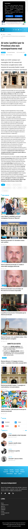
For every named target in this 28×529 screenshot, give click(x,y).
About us (3, 506)
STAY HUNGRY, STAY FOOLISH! (17, 435)
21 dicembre (5, 190)
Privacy (2, 511)
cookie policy (10, 13)
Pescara (3, 54)
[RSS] (21, 29)
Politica (9, 34)
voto (25, 187)
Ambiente (22, 471)
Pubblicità (3, 509)
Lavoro (19, 473)
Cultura (10, 433)
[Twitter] (16, 29)
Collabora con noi (4, 504)
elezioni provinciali (17, 184)
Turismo (6, 469)
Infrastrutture (10, 473)
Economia (6, 471)
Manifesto (3, 508)
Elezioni (8, 184)
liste (14, 187)
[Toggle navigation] (2, 29)
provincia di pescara (6, 187)
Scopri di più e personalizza (14, 19)
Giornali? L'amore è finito (15, 458)
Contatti (2, 514)
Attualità (11, 469)
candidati (20, 187)
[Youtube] (18, 29)
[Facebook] (14, 29)
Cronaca (17, 469)
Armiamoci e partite (14, 451)
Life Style (10, 441)
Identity (4, 430)
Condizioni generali (5, 512)
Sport (15, 473)
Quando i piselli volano (14, 443)
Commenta (10, 54)
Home (4, 34)
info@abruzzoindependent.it (15, 490)
